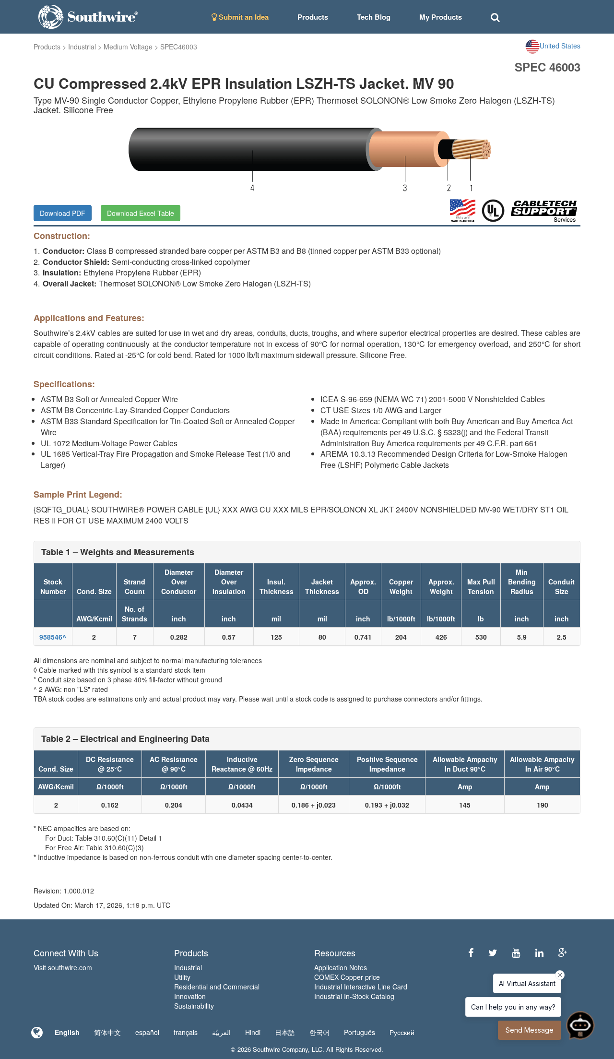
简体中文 (107, 1032)
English (67, 1032)
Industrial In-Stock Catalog (354, 996)
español (147, 1032)
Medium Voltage (128, 46)
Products (47, 46)
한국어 (319, 1032)
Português (359, 1032)
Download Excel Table (140, 213)
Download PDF (62, 213)
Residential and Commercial (217, 986)
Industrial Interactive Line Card (360, 986)
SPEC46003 (178, 46)
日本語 (285, 1032)
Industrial (82, 46)
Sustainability (194, 1006)
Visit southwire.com (63, 967)
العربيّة (221, 1032)
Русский (402, 1032)
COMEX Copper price (347, 977)
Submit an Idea (243, 17)
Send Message (530, 1030)
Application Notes (340, 967)
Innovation (190, 996)
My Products (440, 17)
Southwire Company (280, 1049)
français (186, 1032)
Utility (182, 977)
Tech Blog (373, 17)
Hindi (252, 1032)
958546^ (52, 637)
